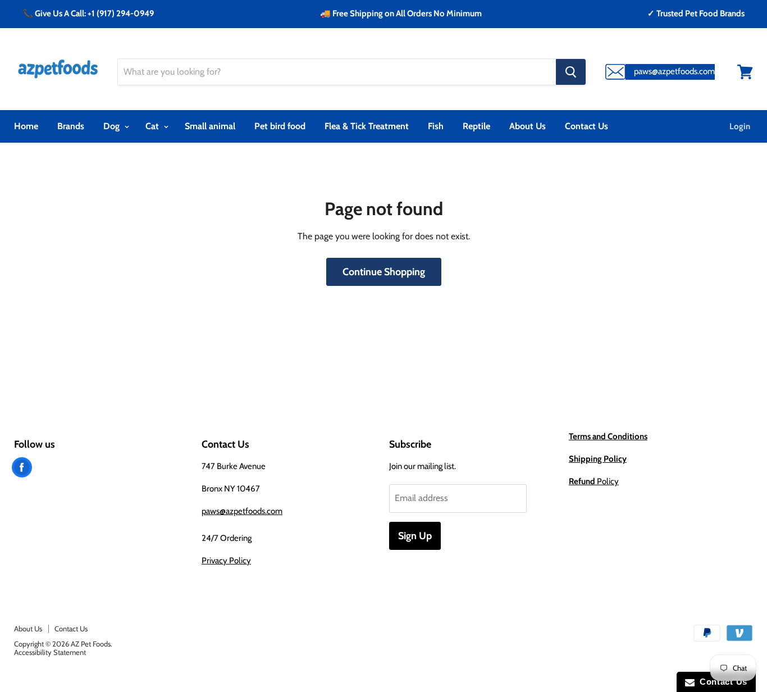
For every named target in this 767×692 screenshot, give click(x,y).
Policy (594, 481)
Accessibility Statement (50, 652)
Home (26, 126)
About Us (527, 126)
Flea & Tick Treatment (367, 126)
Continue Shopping (384, 272)
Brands (70, 126)
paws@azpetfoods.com (242, 511)
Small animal (210, 126)
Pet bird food (279, 126)
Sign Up (415, 536)
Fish (436, 126)
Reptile (476, 126)
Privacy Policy (226, 561)
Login (739, 126)
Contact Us (586, 126)
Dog (112, 126)
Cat (153, 126)
